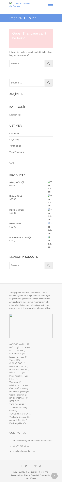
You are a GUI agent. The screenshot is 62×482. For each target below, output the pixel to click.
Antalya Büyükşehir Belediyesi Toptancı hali (32, 440)
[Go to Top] (54, 476)
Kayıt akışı (14, 139)
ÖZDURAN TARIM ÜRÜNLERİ (34, 472)
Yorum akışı (15, 146)
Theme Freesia (31, 475)
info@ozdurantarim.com (24, 451)
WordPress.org (16, 152)
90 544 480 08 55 (21, 446)
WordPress (31, 478)
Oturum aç (14, 133)
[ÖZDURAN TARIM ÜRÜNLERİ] (24, 5)
